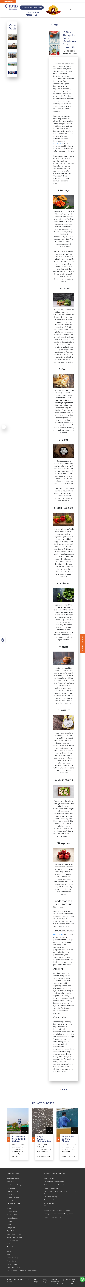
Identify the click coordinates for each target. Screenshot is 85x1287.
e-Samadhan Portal (14, 1234)
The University (49, 1178)
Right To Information (14, 1231)
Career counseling (50, 1197)
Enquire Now (83, 643)
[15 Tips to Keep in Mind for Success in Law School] (12, 46)
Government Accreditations (54, 1182)
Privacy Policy (44, 1281)
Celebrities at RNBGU (14, 1267)
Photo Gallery (12, 1261)
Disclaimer (68, 1280)
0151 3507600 (33, 12)
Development (63, 1284)
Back (64, 1089)
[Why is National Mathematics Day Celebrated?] (33, 1139)
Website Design (51, 1284)
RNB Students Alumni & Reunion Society (21, 1271)
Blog (8, 1254)
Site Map (74, 1281)
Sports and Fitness (13, 1215)
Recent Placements (51, 1188)
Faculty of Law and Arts (52, 1217)
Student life (58, 935)
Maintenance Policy (14, 1185)
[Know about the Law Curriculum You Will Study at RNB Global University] (12, 55)
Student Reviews (13, 1198)
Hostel (9, 1208)
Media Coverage (13, 1258)
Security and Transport (15, 1237)
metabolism (58, 144)
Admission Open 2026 (31, 8)
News (9, 1251)
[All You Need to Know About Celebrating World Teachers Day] (58, 1139)
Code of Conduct (13, 1224)
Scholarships (11, 1194)
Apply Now (11, 1182)
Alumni (9, 1244)
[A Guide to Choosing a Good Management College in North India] (12, 37)
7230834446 (31, 15)
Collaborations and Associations (55, 1185)
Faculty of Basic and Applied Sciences (57, 1210)
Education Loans (13, 1191)
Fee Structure (12, 1188)
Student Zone (12, 1212)
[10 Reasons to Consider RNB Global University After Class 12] (12, 64)
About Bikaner (12, 1201)
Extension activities (51, 1200)
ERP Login (36, 1281)
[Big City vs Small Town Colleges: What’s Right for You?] (12, 72)
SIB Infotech (75, 1284)
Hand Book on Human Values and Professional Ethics (61, 1192)
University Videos (50, 1203)
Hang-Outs (11, 1228)
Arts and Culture (12, 1218)
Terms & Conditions (55, 1281)
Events (9, 1221)
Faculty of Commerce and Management (58, 1214)
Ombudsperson (12, 1240)
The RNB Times (12, 1264)
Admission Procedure (14, 1178)
